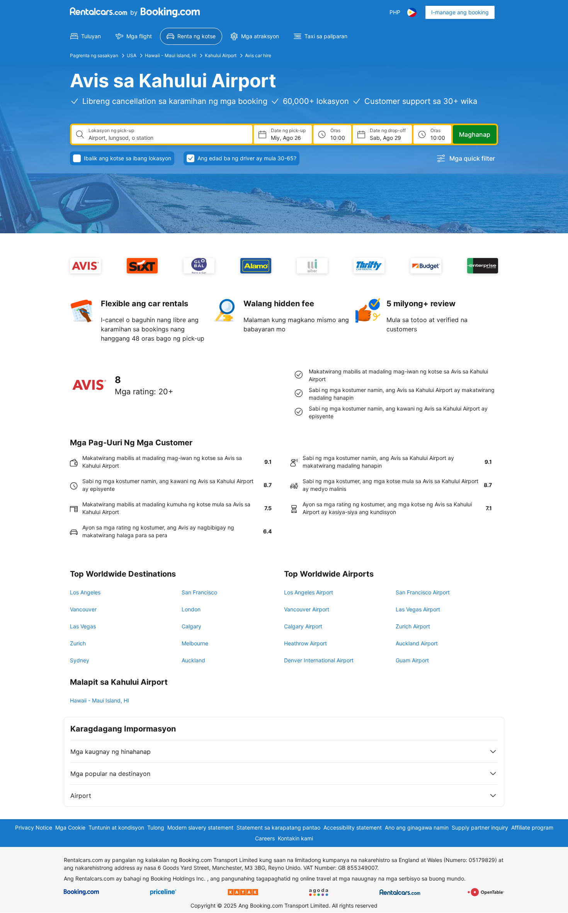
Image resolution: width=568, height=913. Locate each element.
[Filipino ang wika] (412, 12)
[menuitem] (85, 36)
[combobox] (167, 138)
